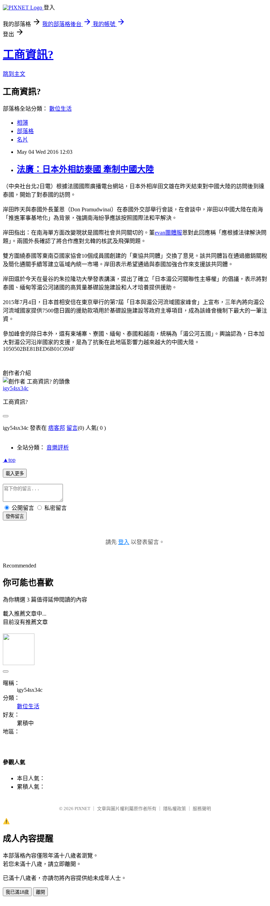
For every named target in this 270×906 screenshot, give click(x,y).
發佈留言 (15, 516)
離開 (40, 892)
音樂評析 (57, 448)
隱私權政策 (174, 808)
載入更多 (15, 473)
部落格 (25, 131)
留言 (72, 428)
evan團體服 (168, 233)
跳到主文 (14, 74)
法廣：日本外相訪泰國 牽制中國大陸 (85, 169)
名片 (22, 140)
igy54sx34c (15, 388)
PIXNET (82, 808)
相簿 (22, 123)
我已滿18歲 (17, 892)
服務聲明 (202, 808)
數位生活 (60, 109)
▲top (9, 460)
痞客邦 (56, 428)
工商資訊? (28, 54)
